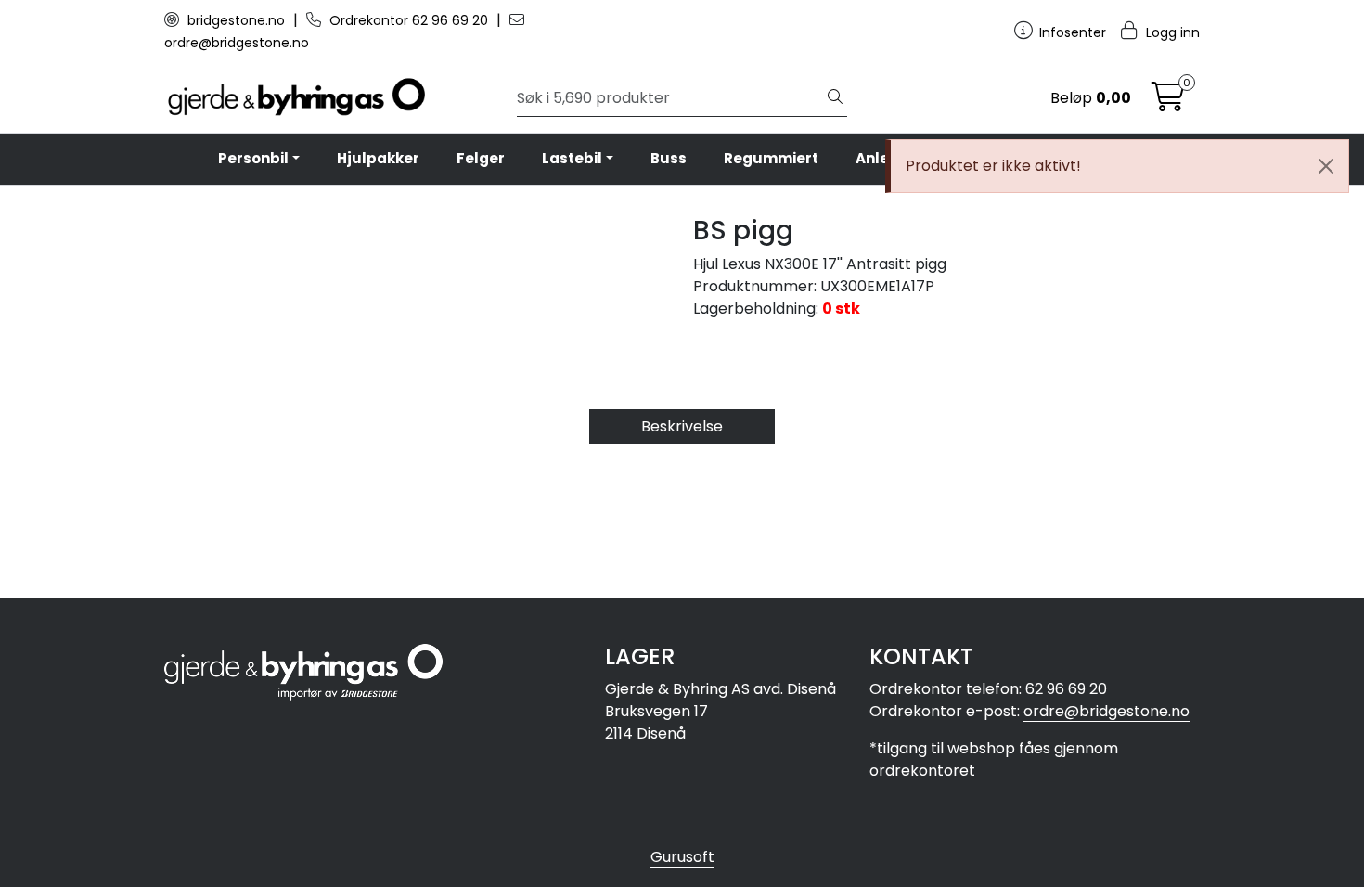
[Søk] (835, 98)
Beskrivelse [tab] (682, 426)
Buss (668, 158)
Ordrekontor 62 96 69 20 (409, 20)
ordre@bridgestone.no (1106, 711)
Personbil (253, 158)
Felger (481, 158)
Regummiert (771, 158)
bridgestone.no (236, 20)
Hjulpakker (378, 158)
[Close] (1326, 166)
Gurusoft (682, 857)
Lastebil (572, 158)
